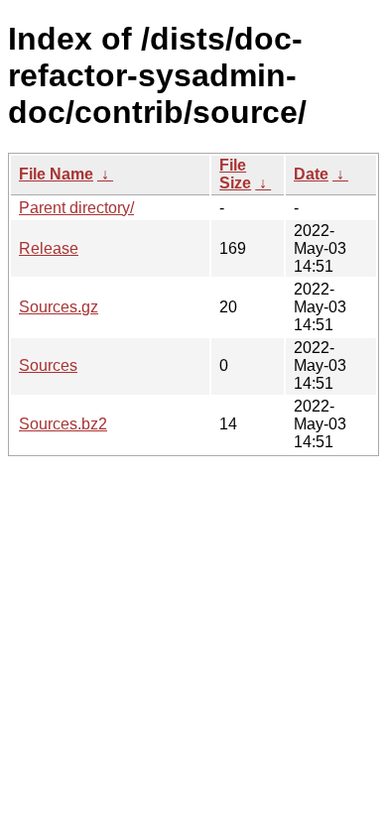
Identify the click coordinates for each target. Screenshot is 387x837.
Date (311, 174)
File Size (235, 174)
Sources (48, 365)
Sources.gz (58, 307)
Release (48, 248)
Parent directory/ (76, 207)
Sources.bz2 (63, 424)
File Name (56, 174)
